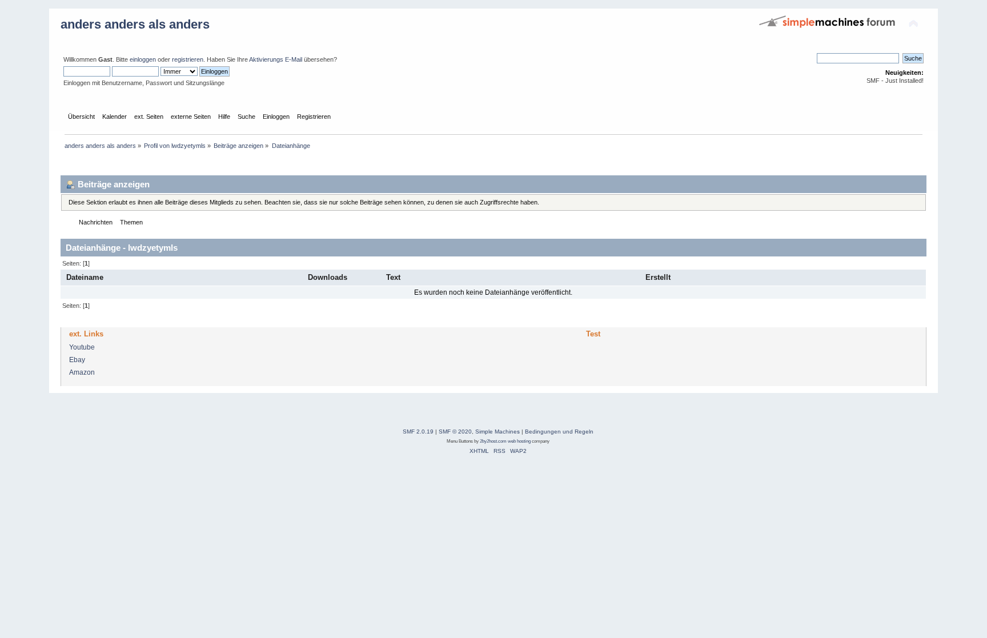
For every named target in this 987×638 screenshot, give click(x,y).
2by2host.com (493, 441)
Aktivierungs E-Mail (275, 59)
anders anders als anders (135, 24)
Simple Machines (497, 431)
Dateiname (84, 277)
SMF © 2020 (455, 431)
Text (393, 277)
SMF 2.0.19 (418, 431)
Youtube (82, 347)
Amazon (82, 372)
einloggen (143, 59)
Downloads (329, 277)
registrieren (187, 59)
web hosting (519, 441)
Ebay (77, 360)
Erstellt (658, 277)
